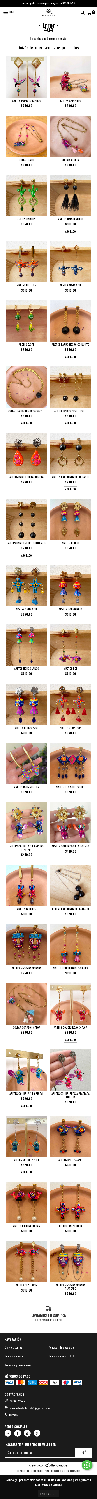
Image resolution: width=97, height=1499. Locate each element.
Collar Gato (26, 159)
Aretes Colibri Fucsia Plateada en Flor (70, 1095)
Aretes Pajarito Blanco (26, 100)
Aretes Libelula (26, 285)
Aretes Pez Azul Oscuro (70, 787)
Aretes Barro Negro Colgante (70, 476)
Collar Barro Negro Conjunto (26, 410)
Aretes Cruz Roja (70, 727)
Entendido (48, 1493)
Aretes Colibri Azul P (27, 1159)
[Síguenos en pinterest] (37, 1433)
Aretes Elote (26, 344)
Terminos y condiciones (18, 1365)
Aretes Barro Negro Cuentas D (26, 543)
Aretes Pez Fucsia (26, 1285)
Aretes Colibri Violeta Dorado (70, 846)
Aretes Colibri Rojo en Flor (70, 1027)
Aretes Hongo (70, 543)
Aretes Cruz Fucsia (70, 1226)
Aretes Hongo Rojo (70, 609)
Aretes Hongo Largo (26, 668)
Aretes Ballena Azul (70, 1159)
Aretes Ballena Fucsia (26, 1226)
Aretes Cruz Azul (26, 609)
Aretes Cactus (26, 219)
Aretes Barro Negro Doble (70, 410)
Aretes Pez (70, 668)
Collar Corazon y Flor (26, 1027)
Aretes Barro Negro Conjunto (70, 344)
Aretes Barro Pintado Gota (26, 476)
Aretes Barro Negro (70, 219)
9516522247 (17, 1401)
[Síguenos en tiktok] (27, 1433)
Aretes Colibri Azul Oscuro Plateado (26, 848)
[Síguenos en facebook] (17, 1433)
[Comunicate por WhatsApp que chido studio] (87, 1465)
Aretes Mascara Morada (26, 968)
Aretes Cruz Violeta (26, 787)
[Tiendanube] (48, 1466)
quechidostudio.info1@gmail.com (30, 1408)
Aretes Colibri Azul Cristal (26, 1093)
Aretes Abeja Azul (70, 285)
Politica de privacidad (61, 1356)
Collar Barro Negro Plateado (70, 908)
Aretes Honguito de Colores (70, 968)
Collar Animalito (70, 100)
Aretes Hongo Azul (26, 727)
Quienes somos (13, 1347)
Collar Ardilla (70, 159)
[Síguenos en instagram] (8, 1433)
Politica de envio (14, 1356)
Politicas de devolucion (61, 1347)
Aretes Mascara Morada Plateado (70, 1286)
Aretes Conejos (26, 908)
